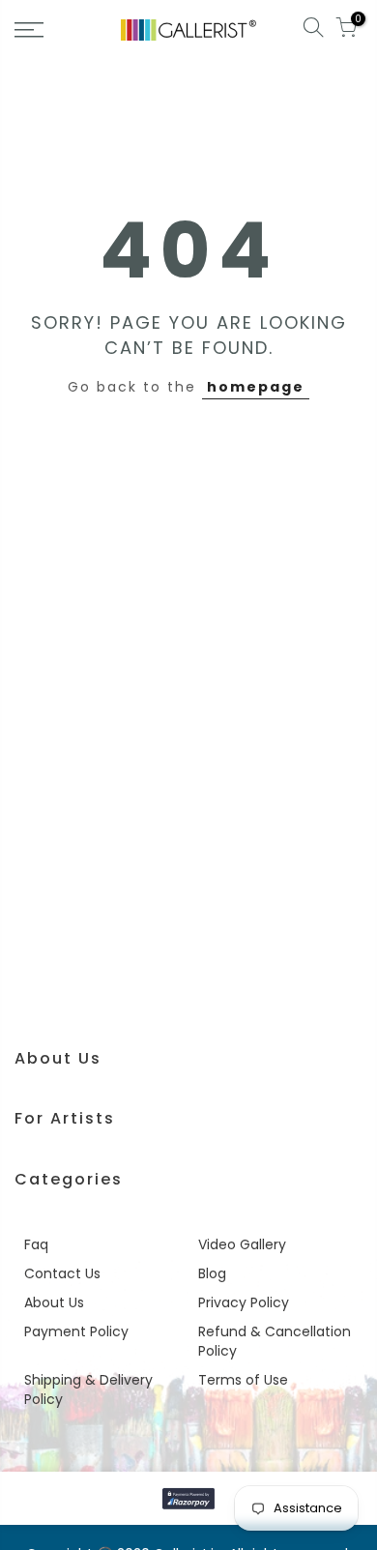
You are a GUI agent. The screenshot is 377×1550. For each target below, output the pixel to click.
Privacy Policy (243, 1302)
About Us (54, 1302)
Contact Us (62, 1273)
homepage (255, 386)
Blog (212, 1273)
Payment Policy (76, 1331)
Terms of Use (243, 1379)
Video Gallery (242, 1244)
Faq (36, 1244)
